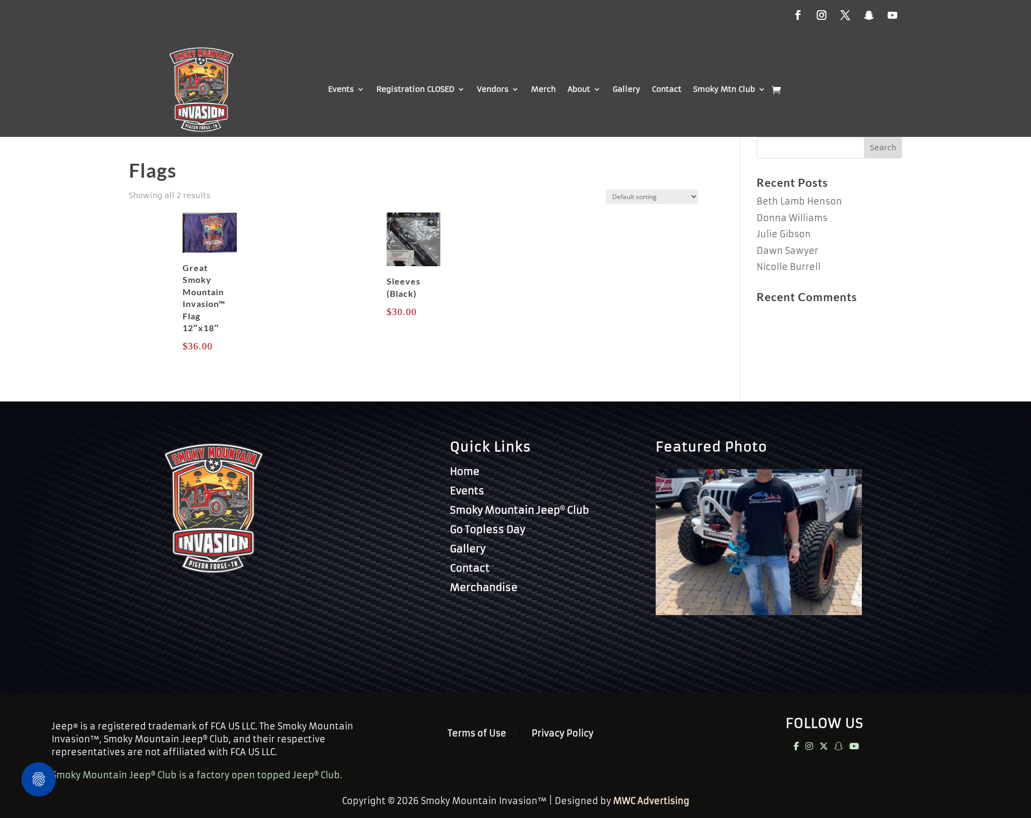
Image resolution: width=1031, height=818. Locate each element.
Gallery (626, 89)
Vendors (493, 89)
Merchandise (484, 587)
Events (341, 89)
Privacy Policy (562, 734)
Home (465, 471)
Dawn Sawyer (787, 250)
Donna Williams (792, 218)
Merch (543, 89)
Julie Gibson (784, 234)
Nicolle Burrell (789, 266)
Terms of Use (477, 734)
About (579, 89)
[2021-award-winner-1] (759, 612)
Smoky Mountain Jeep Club (519, 510)
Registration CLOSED (415, 89)
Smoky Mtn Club (724, 89)
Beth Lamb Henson (799, 201)
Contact (666, 89)
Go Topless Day (487, 529)
